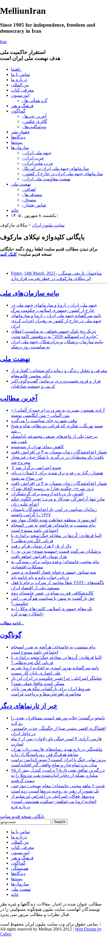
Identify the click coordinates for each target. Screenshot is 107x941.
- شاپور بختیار (34, 205)
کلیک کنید (8, 254)
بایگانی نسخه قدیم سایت (22, 816)
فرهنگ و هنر (22, 105)
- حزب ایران (33, 158)
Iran (3, 41)
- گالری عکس (34, 121)
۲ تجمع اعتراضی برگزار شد (36, 467)
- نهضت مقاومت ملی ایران (46, 179)
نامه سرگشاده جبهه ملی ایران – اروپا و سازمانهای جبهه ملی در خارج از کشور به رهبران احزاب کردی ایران (56, 320)
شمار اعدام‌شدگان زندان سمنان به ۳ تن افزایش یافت (59, 452)
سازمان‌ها (20, 147)
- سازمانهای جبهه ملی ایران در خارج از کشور (62, 173)
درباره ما (19, 79)
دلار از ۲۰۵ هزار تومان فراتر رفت (41, 546)
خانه (15, 210)
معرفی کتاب (22, 90)
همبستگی (19, 868)
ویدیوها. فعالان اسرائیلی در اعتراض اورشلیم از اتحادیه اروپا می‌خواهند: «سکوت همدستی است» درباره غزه (53, 801)
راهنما (16, 69)
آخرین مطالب (19, 398)
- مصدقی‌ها (32, 194)
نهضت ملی (21, 184)
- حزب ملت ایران (37, 163)
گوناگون (18, 111)
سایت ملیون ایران (48, 225)
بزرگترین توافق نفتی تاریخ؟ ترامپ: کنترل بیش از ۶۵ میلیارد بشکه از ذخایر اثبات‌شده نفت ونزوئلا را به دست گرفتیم (58, 775)
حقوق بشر (20, 132)
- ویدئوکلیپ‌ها (34, 126)
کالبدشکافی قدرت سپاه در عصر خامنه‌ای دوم (52, 593)
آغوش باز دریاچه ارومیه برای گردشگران (47, 493)
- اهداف (29, 189)
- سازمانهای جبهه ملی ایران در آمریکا (55, 168)
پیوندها (16, 142)
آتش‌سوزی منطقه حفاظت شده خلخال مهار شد (53, 520)
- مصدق (29, 199)
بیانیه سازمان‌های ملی (30, 293)
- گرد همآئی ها (34, 100)
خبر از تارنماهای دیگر (28, 705)
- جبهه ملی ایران (37, 152)
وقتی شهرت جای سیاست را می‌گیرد (44, 420)
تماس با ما (20, 74)
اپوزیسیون (20, 95)
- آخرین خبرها (34, 116)
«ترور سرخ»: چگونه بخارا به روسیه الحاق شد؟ (52, 488)
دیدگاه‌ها (18, 137)
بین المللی (20, 84)
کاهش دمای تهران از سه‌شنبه (37, 446)
